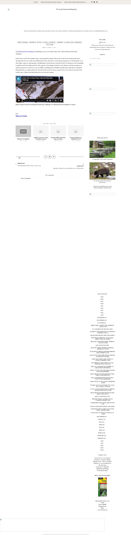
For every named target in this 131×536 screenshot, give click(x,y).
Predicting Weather (102, 470)
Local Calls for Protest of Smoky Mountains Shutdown (102, 389)
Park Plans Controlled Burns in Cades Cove (102, 326)
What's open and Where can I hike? (102, 406)
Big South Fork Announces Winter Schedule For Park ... (102, 356)
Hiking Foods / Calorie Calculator (102, 461)
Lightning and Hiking (102, 468)
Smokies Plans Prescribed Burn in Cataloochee (102, 342)
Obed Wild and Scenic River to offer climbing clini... (102, 359)
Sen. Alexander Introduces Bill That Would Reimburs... (102, 378)
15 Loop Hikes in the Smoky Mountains (102, 159)
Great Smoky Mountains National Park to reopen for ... (102, 374)
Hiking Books (102, 506)
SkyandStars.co (84, 534)
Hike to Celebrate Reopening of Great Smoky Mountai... (102, 367)
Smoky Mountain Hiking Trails (51, 2)
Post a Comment (25, 178)
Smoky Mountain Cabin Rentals (75, 2)
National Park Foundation (62, 104)
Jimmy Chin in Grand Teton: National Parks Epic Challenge (33, 104)
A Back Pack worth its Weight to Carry (102, 413)
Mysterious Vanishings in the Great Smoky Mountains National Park (102, 187)
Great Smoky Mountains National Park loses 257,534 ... (102, 393)
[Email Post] (19, 157)
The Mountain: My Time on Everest (102, 335)
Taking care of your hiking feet (102, 463)
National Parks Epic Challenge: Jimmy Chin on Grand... (102, 338)
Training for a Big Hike (102, 467)
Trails (102, 502)
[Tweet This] (49, 157)
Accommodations (102, 510)
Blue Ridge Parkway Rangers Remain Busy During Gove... (102, 352)
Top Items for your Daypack (102, 458)
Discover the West (102, 345)
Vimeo (73, 104)
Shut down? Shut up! (102, 396)
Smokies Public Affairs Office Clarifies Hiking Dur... (102, 399)
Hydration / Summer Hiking (102, 459)
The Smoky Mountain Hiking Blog (61, 534)
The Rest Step (102, 465)
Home (36, 2)
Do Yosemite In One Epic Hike (102, 329)
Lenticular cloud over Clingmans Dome (102, 382)
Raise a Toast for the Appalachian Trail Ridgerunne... (102, 371)
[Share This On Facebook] (45, 157)
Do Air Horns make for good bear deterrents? (102, 181)
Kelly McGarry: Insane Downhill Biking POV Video (102, 348)
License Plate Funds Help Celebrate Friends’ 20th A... (102, 332)
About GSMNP (102, 504)
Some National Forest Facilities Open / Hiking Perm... (102, 409)
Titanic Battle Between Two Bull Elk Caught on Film (102, 386)
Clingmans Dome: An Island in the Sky (102, 403)
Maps (102, 508)
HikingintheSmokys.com (102, 501)
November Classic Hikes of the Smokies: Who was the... (102, 363)
